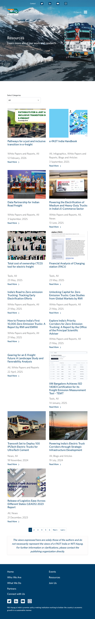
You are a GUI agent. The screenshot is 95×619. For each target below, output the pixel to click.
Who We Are (14, 577)
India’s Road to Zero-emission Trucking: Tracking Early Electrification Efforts (25, 295)
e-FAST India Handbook (63, 141)
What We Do (14, 582)
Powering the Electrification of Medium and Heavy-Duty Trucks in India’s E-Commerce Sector (68, 205)
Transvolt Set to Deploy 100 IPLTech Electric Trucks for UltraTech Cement (24, 447)
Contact (33, 3)
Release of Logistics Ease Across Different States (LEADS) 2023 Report (26, 504)
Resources (54, 577)
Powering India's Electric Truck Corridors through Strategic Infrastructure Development (67, 447)
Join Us (53, 582)
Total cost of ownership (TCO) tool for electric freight (25, 265)
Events (52, 571)
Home (10, 571)
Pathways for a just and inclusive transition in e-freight (27, 142)
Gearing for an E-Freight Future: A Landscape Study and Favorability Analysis (25, 358)
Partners (11, 588)
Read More (12, 162)
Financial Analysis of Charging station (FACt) (67, 265)
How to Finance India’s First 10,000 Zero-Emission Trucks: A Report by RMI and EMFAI (27, 324)
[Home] (14, 13)
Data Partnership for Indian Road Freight (23, 204)
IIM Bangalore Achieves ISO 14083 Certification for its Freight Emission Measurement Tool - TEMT (67, 388)
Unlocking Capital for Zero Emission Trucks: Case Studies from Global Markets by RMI (67, 295)
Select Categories (14, 95)
